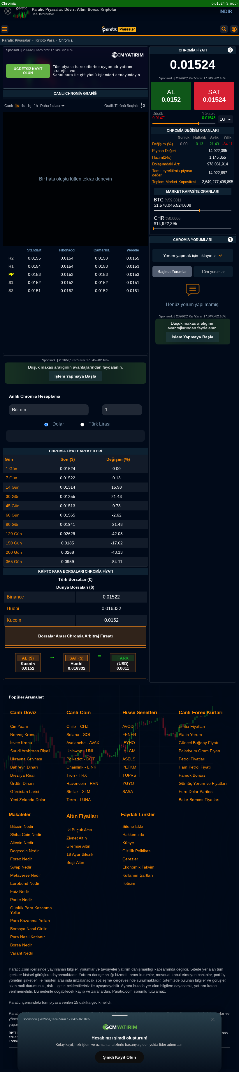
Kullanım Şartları (137, 875)
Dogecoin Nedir (24, 850)
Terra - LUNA (78, 799)
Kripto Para (45, 40)
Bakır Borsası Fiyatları (199, 799)
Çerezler (130, 859)
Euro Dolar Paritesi (196, 791)
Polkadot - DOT (80, 759)
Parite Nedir (21, 899)
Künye (128, 842)
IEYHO (128, 742)
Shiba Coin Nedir (25, 834)
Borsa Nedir (21, 945)
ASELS (128, 759)
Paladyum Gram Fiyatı (199, 750)
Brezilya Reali (22, 775)
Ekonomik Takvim (138, 867)
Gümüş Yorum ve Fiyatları (203, 783)
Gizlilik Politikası (137, 850)
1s (17, 106)
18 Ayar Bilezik (79, 854)
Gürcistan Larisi (24, 791)
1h (36, 106)
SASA (127, 791)
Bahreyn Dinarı (24, 767)
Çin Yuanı (19, 726)
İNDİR (225, 11)
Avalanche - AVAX (82, 742)
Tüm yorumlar (213, 271)
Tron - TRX (76, 775)
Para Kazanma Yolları (30, 920)
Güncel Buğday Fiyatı (198, 742)
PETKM (129, 767)
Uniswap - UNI (79, 750)
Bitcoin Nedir (22, 826)
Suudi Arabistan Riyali (30, 750)
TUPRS (129, 775)
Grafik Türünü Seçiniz (121, 106)
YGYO (128, 783)
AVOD (127, 726)
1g (29, 106)
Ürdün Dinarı (22, 783)
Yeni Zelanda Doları (28, 799)
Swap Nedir (20, 867)
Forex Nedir (21, 859)
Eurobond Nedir (24, 883)
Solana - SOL (78, 734)
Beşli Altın (75, 862)
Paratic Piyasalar (16, 40)
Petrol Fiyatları (192, 759)
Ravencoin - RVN (82, 783)
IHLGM (129, 750)
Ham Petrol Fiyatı (195, 767)
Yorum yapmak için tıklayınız (189, 255)
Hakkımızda (133, 834)
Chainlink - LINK (81, 767)
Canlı (8, 106)
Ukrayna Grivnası (26, 759)
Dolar (58, 423)
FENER (129, 734)
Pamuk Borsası (193, 775)
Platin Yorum (190, 734)
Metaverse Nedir (25, 875)
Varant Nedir (21, 953)
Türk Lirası (99, 423)
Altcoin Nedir (22, 842)
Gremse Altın (78, 846)
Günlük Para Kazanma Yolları (31, 910)
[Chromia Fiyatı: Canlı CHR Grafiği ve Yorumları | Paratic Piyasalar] (118, 29)
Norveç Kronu (23, 734)
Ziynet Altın (76, 838)
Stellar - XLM (78, 791)
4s (23, 106)
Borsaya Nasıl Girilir (28, 928)
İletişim (128, 883)
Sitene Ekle (132, 826)
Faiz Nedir (19, 891)
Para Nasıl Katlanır (27, 937)
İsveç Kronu (21, 742)
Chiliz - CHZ (77, 726)
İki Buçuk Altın (79, 830)
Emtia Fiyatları (192, 726)
